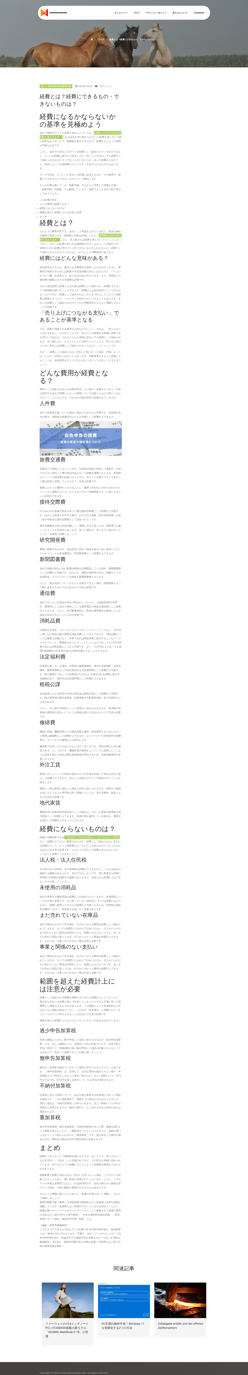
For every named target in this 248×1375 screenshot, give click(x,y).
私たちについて (180, 13)
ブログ (136, 13)
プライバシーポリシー (156, 13)
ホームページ (121, 13)
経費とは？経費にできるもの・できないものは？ (133, 39)
